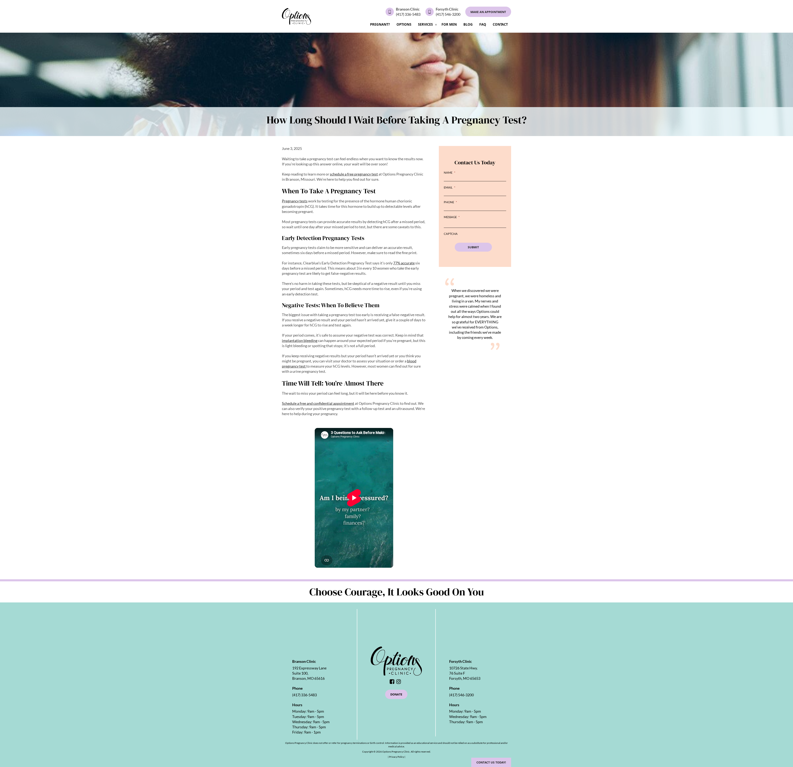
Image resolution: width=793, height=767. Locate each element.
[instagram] (399, 682)
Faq (482, 24)
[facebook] (393, 682)
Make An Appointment (488, 12)
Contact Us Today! (491, 762)
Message (452, 217)
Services (425, 24)
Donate (396, 694)
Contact (500, 24)
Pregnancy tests (294, 201)
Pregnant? (380, 24)
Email (449, 187)
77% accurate (404, 263)
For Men (449, 24)
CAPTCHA (451, 233)
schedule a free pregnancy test (354, 174)
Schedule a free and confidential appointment (318, 403)
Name (449, 172)
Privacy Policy (397, 756)
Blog (468, 24)
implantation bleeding (299, 340)
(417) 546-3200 (448, 14)
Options (403, 24)
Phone (450, 202)
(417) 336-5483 (408, 14)
